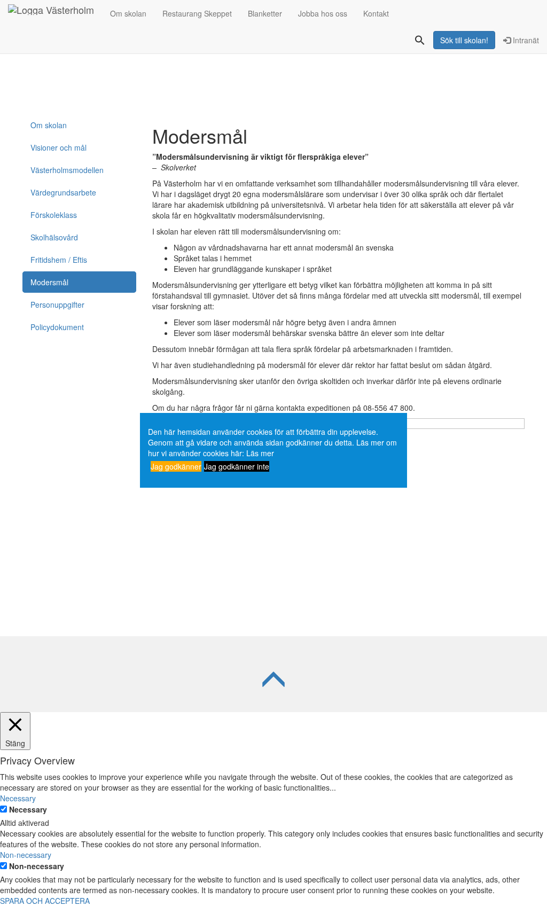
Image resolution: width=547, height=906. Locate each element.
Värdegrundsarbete (63, 192)
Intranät (525, 40)
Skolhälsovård (54, 237)
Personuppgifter (57, 304)
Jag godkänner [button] (176, 466)
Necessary (28, 809)
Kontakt (376, 13)
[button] (420, 41)
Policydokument (57, 327)
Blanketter (265, 13)
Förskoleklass (53, 214)
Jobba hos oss (322, 13)
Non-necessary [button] (25, 854)
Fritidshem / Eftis (58, 259)
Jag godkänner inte (236, 466)
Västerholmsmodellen (67, 170)
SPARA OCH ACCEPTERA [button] (45, 900)
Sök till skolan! (464, 40)
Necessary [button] (18, 798)
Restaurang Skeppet (197, 13)
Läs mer (260, 453)
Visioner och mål (58, 147)
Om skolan (128, 13)
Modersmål (49, 282)
